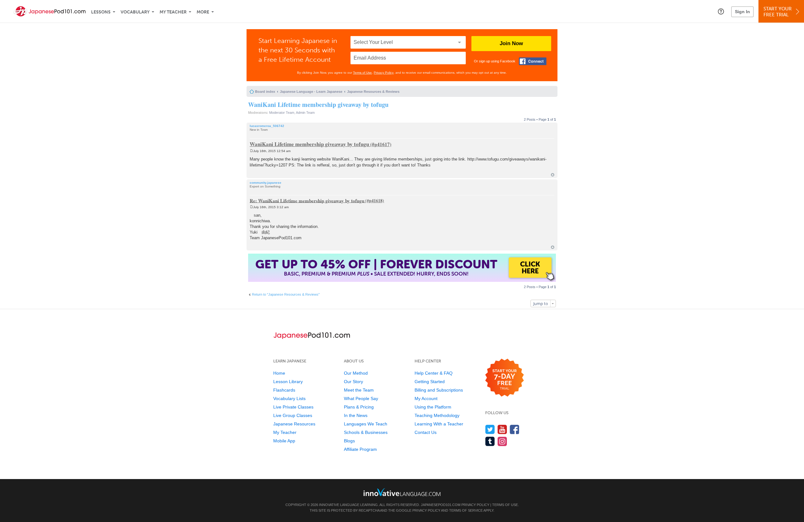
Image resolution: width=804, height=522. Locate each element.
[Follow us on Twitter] (490, 429)
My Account (426, 398)
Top (552, 175)
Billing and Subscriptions (439, 390)
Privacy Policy (384, 72)
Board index (265, 91)
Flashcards (284, 390)
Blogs (349, 440)
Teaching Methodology (437, 415)
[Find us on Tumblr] (490, 441)
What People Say (361, 398)
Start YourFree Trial (777, 12)
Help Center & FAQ (434, 373)
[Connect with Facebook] (532, 61)
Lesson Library (288, 381)
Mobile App (284, 440)
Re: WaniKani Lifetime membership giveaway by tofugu (307, 200)
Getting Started (430, 381)
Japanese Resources (294, 423)
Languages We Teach (365, 423)
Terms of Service (466, 510)
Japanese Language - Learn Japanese (311, 91)
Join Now (511, 43)
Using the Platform (433, 406)
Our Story (353, 381)
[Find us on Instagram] (502, 441)
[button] (721, 11)
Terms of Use (362, 72)
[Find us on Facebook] (514, 429)
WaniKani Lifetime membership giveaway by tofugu (318, 104)
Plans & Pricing (359, 406)
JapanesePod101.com (440, 505)
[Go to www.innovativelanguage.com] (402, 492)
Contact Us (426, 432)
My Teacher (173, 12)
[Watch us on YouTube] (502, 429)
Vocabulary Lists (289, 398)
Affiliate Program (360, 449)
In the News (355, 415)
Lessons (101, 12)
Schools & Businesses (366, 432)
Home (279, 373)
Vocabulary (135, 12)
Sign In (742, 11)
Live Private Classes (293, 406)
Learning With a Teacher (439, 423)
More (203, 12)
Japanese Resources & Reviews (373, 91)
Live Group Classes (292, 415)
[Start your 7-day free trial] (504, 378)
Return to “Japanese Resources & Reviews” (286, 294)
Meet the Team (359, 390)
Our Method (356, 373)
